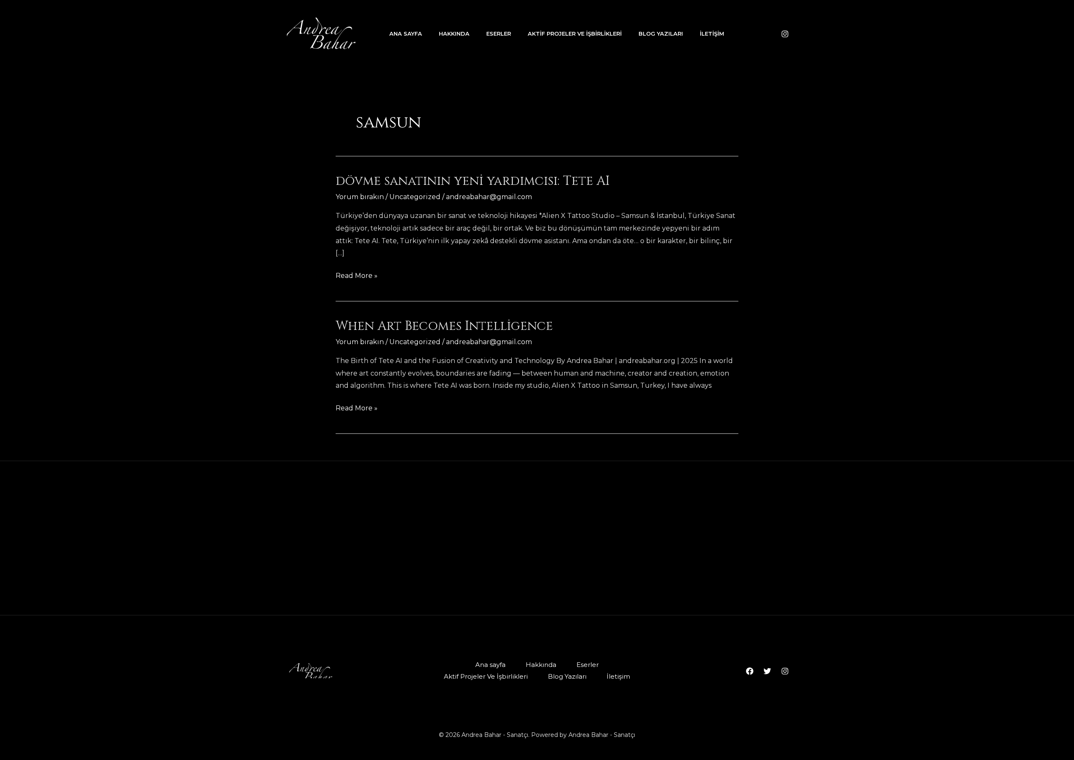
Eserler (498, 33)
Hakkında (454, 33)
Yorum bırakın (360, 197)
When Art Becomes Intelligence (444, 326)
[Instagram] (785, 34)
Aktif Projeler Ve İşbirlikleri (575, 33)
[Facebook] (749, 671)
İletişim (712, 33)
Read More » (357, 276)
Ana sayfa (405, 33)
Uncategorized (415, 197)
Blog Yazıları (661, 33)
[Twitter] (767, 671)
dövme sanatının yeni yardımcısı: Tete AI (473, 181)
